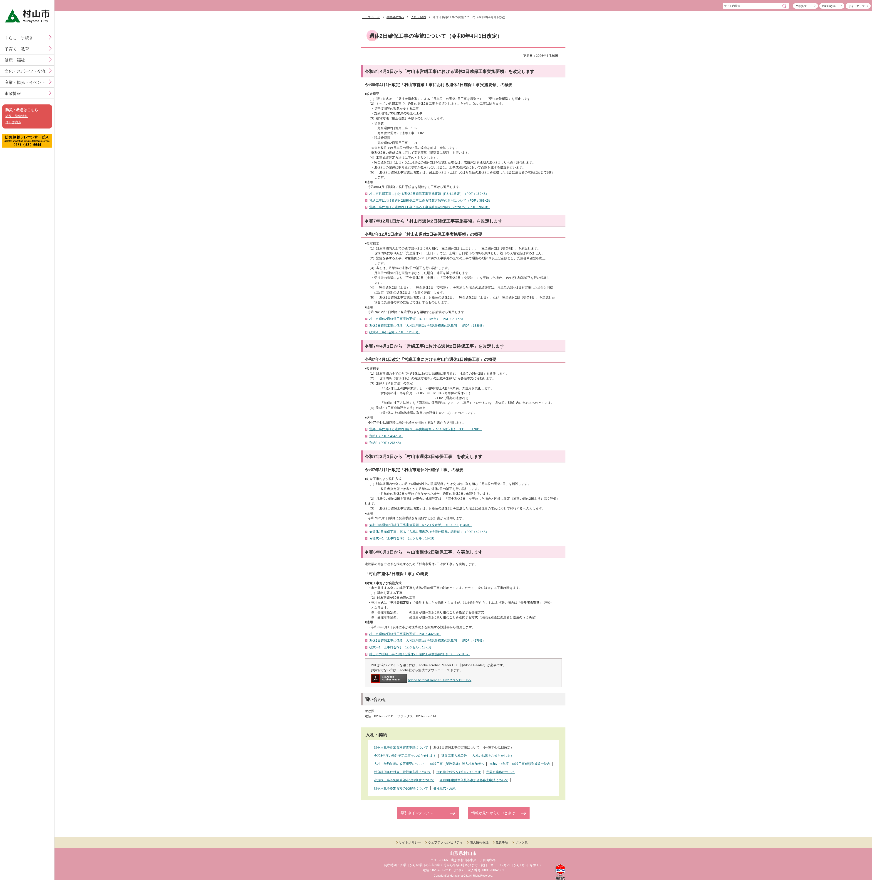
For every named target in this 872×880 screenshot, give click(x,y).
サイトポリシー (410, 842)
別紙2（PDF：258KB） (386, 443)
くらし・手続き (19, 38)
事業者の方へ (395, 17)
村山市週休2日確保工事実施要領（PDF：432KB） (405, 634)
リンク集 (521, 842)
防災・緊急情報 (16, 116)
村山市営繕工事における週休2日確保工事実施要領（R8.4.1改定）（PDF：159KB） (429, 193)
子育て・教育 (17, 49)
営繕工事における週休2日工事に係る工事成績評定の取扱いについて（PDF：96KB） (429, 207)
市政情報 (13, 93)
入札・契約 (418, 17)
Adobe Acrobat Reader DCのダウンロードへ (439, 680)
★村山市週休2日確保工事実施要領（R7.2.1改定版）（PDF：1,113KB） (420, 525)
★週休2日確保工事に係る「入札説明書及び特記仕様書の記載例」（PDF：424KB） (429, 532)
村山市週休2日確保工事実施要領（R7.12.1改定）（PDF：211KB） (417, 319)
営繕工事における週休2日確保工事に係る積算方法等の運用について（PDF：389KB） (430, 200)
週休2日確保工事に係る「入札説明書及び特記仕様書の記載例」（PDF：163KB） (427, 325)
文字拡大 (801, 6)
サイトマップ (856, 6)
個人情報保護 (479, 842)
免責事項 (501, 842)
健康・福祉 (15, 60)
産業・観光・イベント (25, 82)
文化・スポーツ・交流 (25, 71)
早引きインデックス (417, 813)
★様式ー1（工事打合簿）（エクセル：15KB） (402, 538)
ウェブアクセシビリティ (445, 842)
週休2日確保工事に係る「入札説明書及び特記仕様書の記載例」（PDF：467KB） (427, 640)
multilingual (829, 6)
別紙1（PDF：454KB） (386, 436)
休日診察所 (13, 122)
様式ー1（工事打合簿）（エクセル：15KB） (401, 647)
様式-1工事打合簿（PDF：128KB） (394, 332)
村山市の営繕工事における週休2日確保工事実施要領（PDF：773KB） (419, 654)
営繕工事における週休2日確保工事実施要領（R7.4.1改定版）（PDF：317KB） (425, 429)
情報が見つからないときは (493, 813)
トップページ (371, 17)
